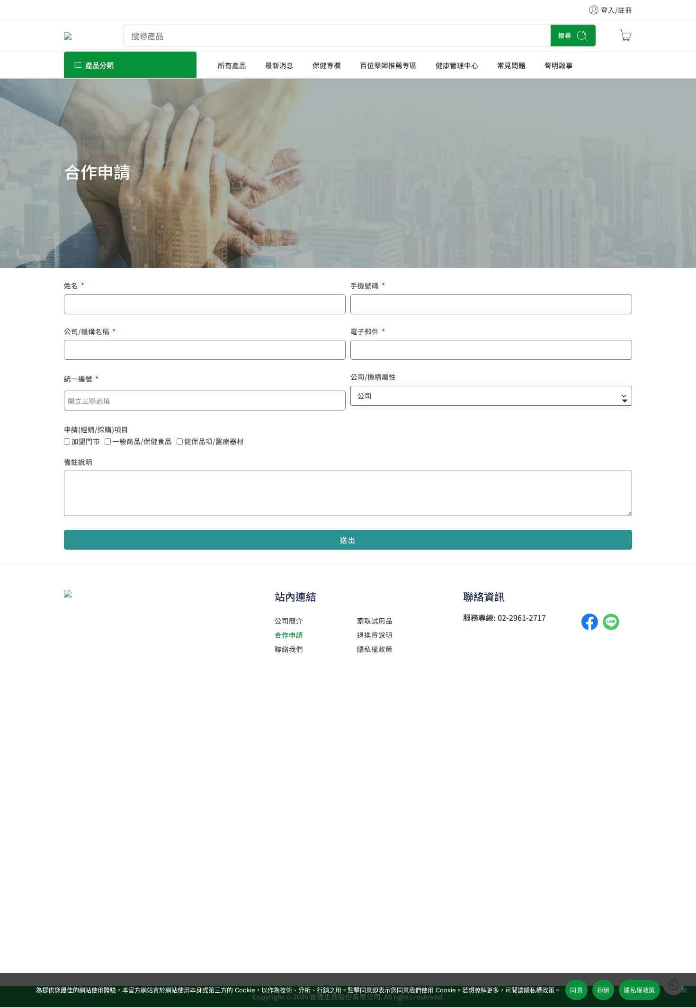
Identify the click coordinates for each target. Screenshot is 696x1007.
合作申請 (289, 635)
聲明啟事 (558, 65)
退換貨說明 (375, 635)
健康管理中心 (457, 65)
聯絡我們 (289, 649)
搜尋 (564, 35)
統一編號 (79, 379)
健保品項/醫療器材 (221, 441)
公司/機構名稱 (87, 332)
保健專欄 (326, 65)
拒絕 (603, 990)
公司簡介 (289, 620)
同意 (576, 990)
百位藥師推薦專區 (388, 65)
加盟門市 (85, 441)
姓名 (72, 286)
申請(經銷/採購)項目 (96, 430)
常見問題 (511, 65)
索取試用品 (375, 620)
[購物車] (625, 35)
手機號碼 (365, 286)
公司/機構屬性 (373, 378)
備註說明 (78, 463)
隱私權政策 (375, 649)
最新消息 (279, 65)
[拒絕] (684, 990)
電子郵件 (365, 332)
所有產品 (232, 65)
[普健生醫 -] (82, 35)
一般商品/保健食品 (142, 441)
